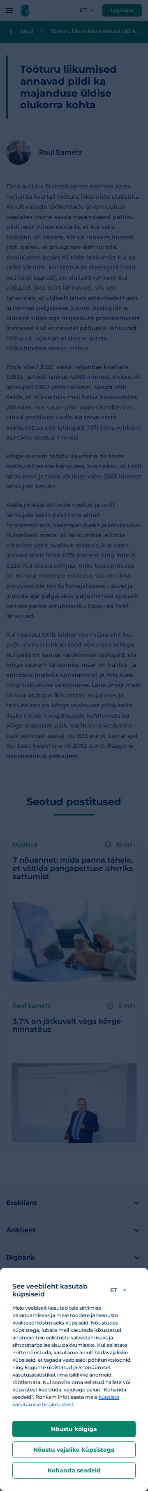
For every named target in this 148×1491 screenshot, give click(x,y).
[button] (120, 1290)
